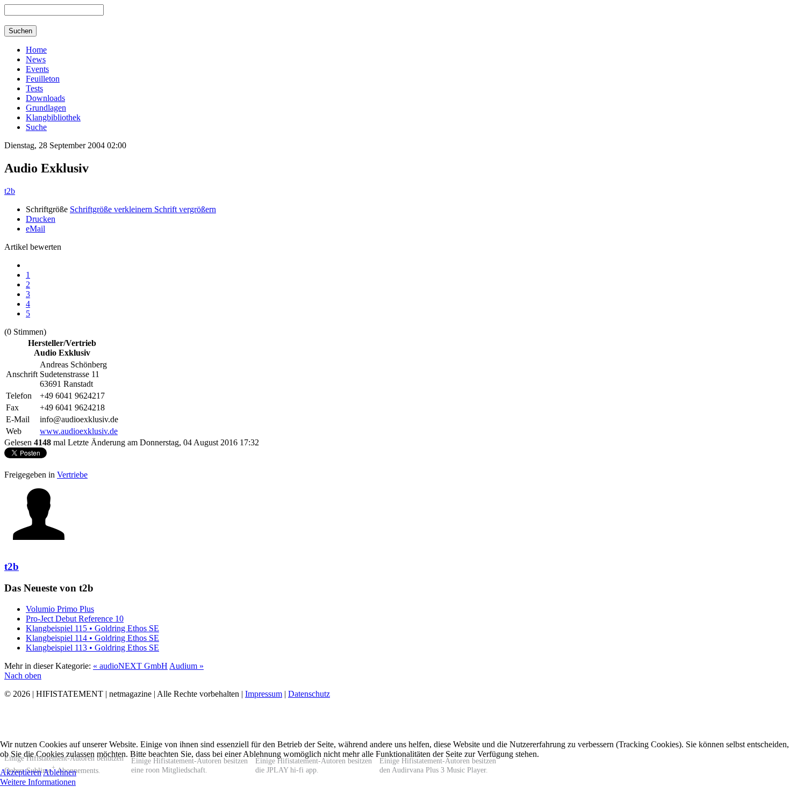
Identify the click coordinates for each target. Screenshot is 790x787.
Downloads (45, 98)
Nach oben (22, 675)
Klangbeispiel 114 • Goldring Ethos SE (92, 637)
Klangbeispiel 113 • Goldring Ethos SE (92, 647)
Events (37, 69)
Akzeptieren (20, 772)
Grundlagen (46, 107)
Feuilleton (43, 78)
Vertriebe (72, 474)
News (36, 59)
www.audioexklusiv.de (79, 431)
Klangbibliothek (53, 117)
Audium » (186, 665)
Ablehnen (59, 772)
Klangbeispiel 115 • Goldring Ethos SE (92, 628)
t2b (9, 191)
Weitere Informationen (38, 781)
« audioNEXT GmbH (130, 665)
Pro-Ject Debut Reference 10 (75, 618)
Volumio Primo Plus (60, 608)
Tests (34, 88)
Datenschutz (309, 693)
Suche (36, 127)
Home (36, 49)
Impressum (263, 693)
